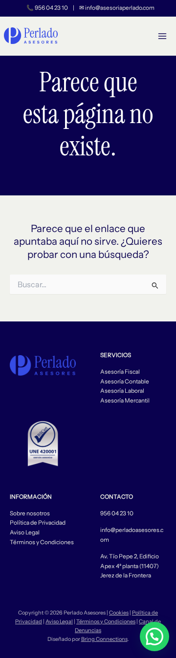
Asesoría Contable (124, 381)
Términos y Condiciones (42, 542)
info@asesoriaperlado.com (119, 7)
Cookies (119, 612)
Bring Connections (104, 639)
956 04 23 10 (51, 7)
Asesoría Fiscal (120, 371)
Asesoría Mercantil (125, 400)
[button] (154, 636)
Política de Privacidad (38, 522)
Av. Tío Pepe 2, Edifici (127, 556)
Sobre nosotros (30, 513)
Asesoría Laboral (122, 390)
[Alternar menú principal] (163, 36)
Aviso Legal (25, 532)
